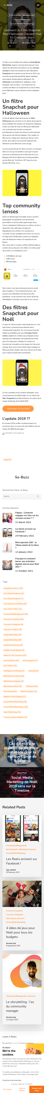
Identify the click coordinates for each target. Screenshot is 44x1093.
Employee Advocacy (13, 645)
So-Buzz (13, 43)
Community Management (22, 15)
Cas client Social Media (15, 604)
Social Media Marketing (22, 24)
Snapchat (7, 460)
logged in (15, 1043)
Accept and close (36, 1089)
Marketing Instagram (13, 681)
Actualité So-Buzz (13, 588)
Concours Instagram (13, 624)
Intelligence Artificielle (14, 671)
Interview (33, 671)
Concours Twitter (13, 630)
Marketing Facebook (14, 676)
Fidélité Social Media (14, 650)
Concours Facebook (14, 619)
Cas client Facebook (14, 593)
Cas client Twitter (13, 609)
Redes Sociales (29, 691)
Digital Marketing (22, 19)
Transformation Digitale (15, 717)
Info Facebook (11, 660)
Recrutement (10, 691)
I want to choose (22, 1089)
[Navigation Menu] (38, 5)
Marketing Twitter (13, 686)
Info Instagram (30, 660)
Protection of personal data (11, 1080)
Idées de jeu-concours (15, 655)
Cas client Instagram (13, 599)
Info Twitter (10, 666)
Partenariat (32, 686)
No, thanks (7, 1089)
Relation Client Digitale (15, 697)
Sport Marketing (12, 712)
